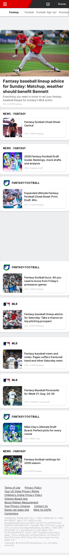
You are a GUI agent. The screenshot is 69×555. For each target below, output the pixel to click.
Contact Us (41, 506)
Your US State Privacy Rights (21, 491)
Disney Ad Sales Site (16, 509)
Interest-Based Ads (16, 498)
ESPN (19, 4)
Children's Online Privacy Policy (23, 495)
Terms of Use (12, 487)
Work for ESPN (42, 509)
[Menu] (5, 4)
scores (62, 4)
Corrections (11, 513)
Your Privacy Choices (17, 506)
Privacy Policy (33, 487)
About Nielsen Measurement (21, 502)
